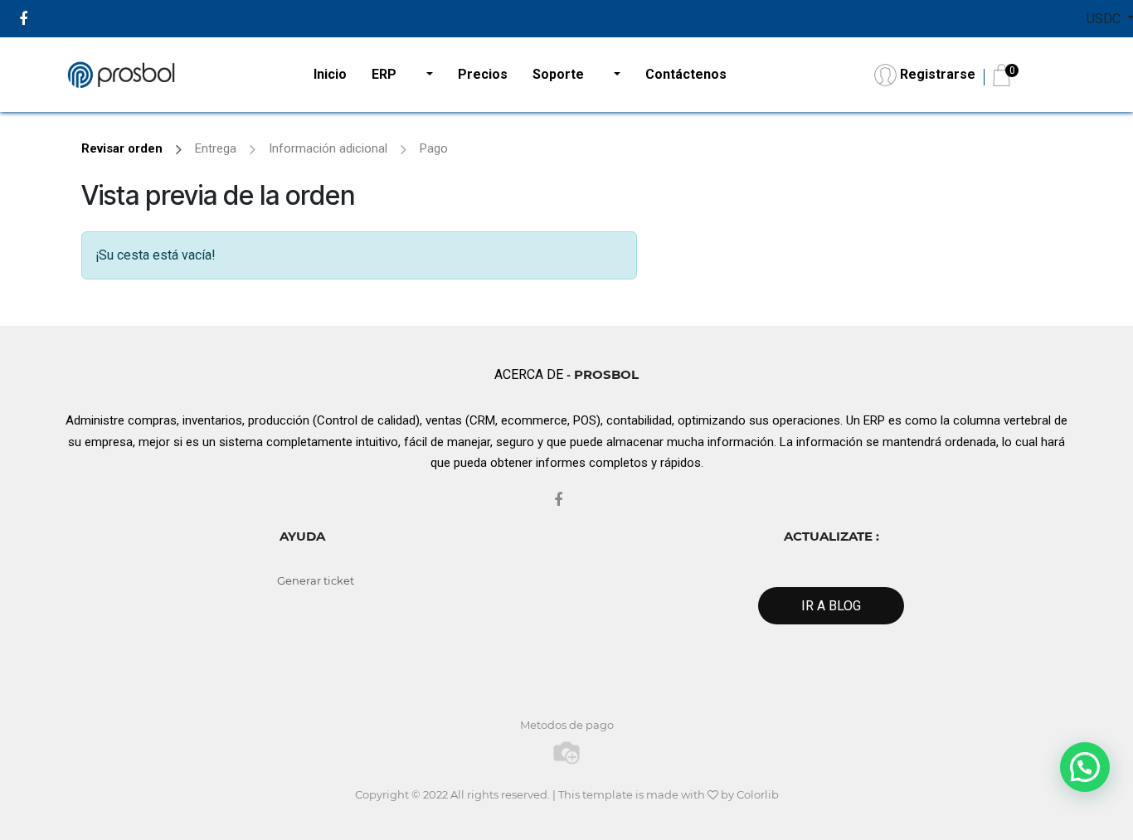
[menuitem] (330, 74)
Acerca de (528, 374)
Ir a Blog (831, 606)
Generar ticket (315, 580)
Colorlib (758, 794)
